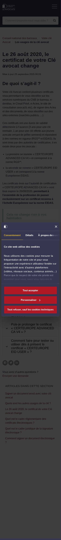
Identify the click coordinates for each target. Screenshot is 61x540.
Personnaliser (29, 300)
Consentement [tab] (12, 235)
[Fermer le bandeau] (56, 226)
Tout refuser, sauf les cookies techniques (30, 309)
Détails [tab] (29, 235)
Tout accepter (30, 290)
